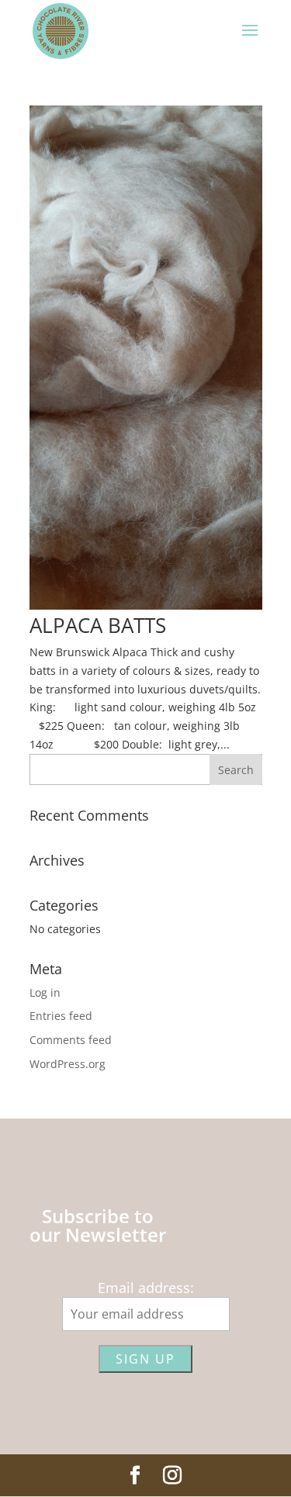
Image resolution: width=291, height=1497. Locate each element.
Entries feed (60, 1015)
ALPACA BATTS (97, 625)
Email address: (146, 1287)
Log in (45, 992)
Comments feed (70, 1039)
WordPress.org (67, 1063)
